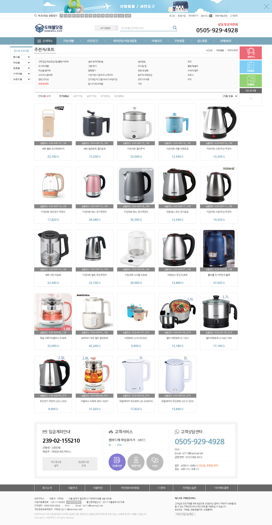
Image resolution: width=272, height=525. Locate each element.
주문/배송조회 (221, 15)
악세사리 (157, 40)
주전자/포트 (232, 50)
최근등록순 (119, 96)
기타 (140, 84)
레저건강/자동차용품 (125, 40)
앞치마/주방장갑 (145, 75)
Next (116, 29)
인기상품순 (64, 96)
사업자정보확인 (73, 502)
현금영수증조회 (83, 464)
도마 (190, 61)
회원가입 (182, 15)
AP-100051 (105, 28)
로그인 (172, 15)
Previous (116, 27)
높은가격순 (91, 96)
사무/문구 (92, 40)
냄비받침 (142, 61)
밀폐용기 (92, 70)
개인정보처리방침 (130, 487)
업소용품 (202, 40)
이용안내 (72, 487)
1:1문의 (161, 487)
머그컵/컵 (142, 66)
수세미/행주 (193, 70)
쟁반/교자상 (43, 79)
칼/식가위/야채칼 (95, 84)
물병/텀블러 (193, 66)
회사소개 (47, 487)
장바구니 (206, 16)
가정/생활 (68, 40)
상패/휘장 (225, 40)
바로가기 (141, 440)
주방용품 (179, 40)
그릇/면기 (92, 66)
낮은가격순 (78, 96)
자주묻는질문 (189, 487)
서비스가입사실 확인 (185, 514)
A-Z (120, 15)
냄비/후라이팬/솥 (95, 61)
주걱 (190, 79)
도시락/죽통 (43, 66)
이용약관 (98, 487)
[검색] (174, 28)
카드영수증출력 (56, 464)
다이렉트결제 (221, 487)
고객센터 (234, 15)
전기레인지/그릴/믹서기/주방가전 (102, 79)
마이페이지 (193, 15)
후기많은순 (105, 96)
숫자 (128, 15)
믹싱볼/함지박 (44, 70)
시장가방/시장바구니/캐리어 (100, 75)
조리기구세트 (143, 79)
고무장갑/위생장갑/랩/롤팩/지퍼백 (53, 61)
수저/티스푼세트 (45, 75)
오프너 (190, 75)
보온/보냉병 (143, 70)
